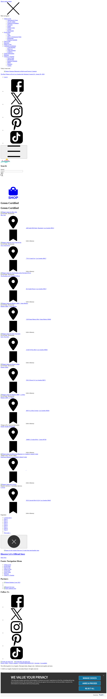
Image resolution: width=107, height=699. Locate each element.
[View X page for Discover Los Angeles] (16, 104)
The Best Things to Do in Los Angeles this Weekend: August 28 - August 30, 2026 (22, 74)
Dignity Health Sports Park (8, 426)
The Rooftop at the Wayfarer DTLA (10, 276)
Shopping (9, 24)
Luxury (9, 29)
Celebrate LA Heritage (10, 46)
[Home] (5, 162)
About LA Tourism (9, 56)
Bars (8, 34)
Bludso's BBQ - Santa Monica (9, 306)
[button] (103, 675)
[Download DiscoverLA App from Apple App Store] (7, 661)
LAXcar (3, 487)
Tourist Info (7, 570)
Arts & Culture (11, 21)
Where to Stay (8, 44)
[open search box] (53, 180)
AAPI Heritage (11, 47)
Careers (9, 65)
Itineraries (6, 43)
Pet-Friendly (10, 31)
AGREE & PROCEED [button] (90, 683)
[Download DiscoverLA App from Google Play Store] (22, 661)
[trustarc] (101, 695)
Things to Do (7, 18)
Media (9, 62)
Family (9, 26)
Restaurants (10, 38)
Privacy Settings (13, 663)
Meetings (6, 55)
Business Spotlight (12, 40)
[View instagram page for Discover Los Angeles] (16, 117)
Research (9, 64)
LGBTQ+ (10, 52)
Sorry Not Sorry (5, 337)
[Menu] (14, 152)
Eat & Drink (7, 32)
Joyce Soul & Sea (5, 245)
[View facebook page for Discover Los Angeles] (16, 91)
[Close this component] (14, 541)
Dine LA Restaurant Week (14, 37)
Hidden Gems (11, 27)
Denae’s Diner (4, 367)
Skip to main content (6, 1)
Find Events (7, 41)
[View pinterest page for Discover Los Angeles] (16, 130)
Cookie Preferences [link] (26, 663)
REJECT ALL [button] (89, 688)
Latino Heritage (11, 50)
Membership (10, 59)
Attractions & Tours (12, 20)
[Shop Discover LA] (14, 199)
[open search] (53, 180)
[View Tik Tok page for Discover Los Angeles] (16, 143)
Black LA (10, 49)
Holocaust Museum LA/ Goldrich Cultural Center (14, 457)
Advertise (37, 663)
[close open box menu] (13, 14)
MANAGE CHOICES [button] (90, 678)
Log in (6, 77)
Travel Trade (10, 58)
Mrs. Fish (3, 215)
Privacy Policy (4, 663)
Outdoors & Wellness (13, 23)
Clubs (8, 35)
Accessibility (43, 663)
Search (2, 169)
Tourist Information (9, 53)
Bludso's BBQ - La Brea (7, 397)
